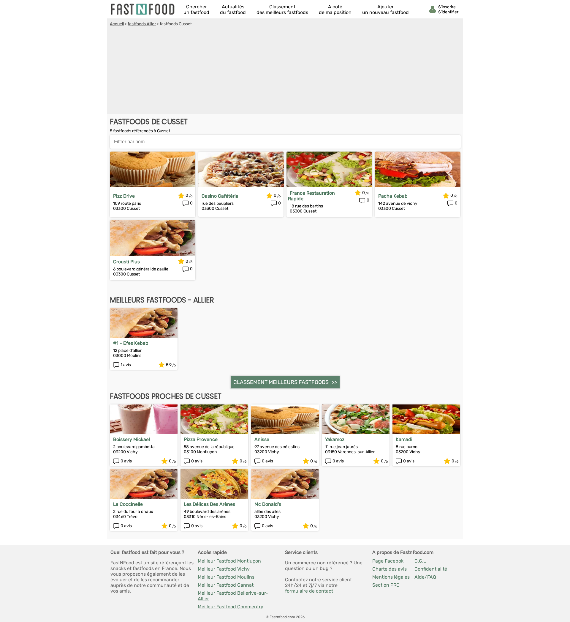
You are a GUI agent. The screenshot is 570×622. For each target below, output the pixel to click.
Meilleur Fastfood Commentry (230, 607)
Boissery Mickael (131, 439)
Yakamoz (334, 439)
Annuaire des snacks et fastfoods (143, 9)
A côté (335, 9)
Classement (282, 9)
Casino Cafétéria (220, 196)
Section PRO (386, 585)
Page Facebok (387, 561)
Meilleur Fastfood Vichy (224, 569)
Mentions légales (391, 577)
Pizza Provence (201, 439)
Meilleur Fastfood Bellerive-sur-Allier (233, 595)
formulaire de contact (309, 591)
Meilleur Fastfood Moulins (226, 577)
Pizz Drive (124, 196)
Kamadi (404, 439)
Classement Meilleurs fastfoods (281, 382)
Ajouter (385, 9)
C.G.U (420, 561)
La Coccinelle (128, 504)
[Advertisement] (285, 71)
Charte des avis (389, 569)
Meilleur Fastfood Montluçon (229, 561)
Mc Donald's (267, 504)
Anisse (261, 439)
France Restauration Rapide (311, 195)
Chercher (196, 9)
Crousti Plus (126, 261)
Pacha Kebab (393, 196)
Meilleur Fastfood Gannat (226, 585)
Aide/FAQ (425, 577)
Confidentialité (430, 569)
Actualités (233, 9)
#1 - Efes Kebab (130, 343)
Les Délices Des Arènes (209, 504)
